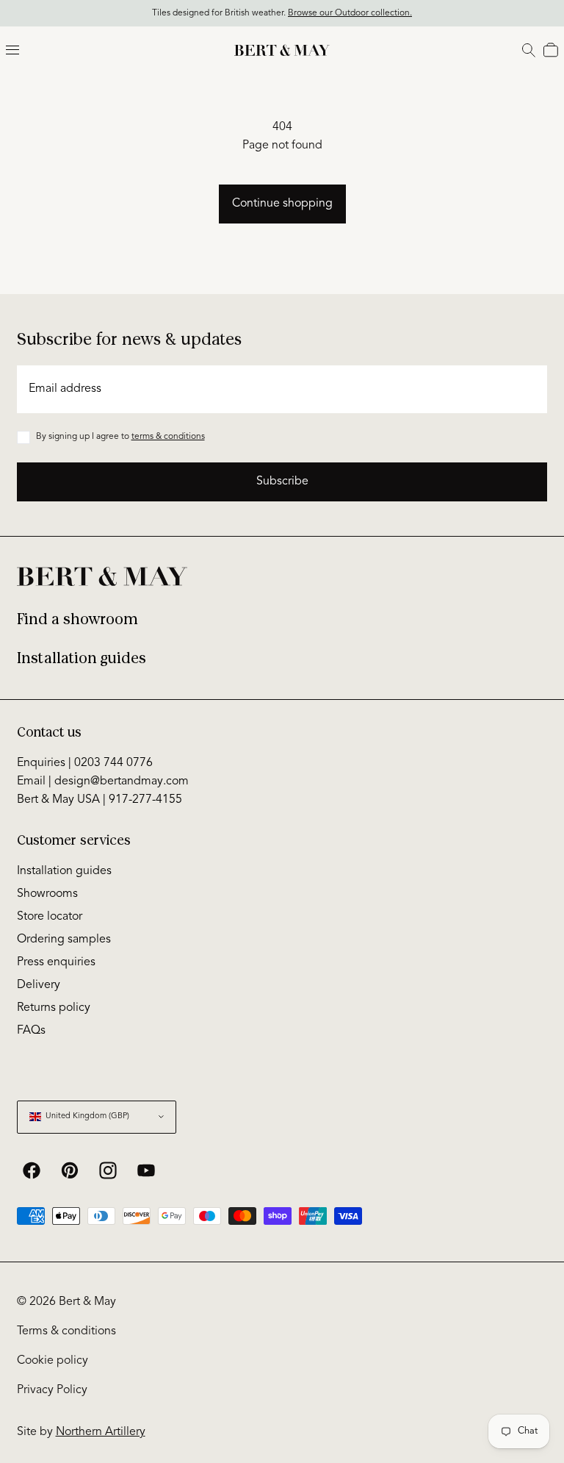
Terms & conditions (66, 1331)
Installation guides (81, 658)
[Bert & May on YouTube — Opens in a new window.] (146, 1170)
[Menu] (12, 50)
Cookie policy (52, 1361)
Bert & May (87, 1302)
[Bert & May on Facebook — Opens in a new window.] (31, 1170)
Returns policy (53, 1008)
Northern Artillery (100, 1432)
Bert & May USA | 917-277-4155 (99, 800)
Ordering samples (64, 939)
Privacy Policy (52, 1390)
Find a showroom (77, 619)
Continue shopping (282, 204)
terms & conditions (168, 436)
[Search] (528, 50)
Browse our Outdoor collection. (350, 13)
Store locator (49, 917)
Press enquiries (56, 962)
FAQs (31, 1031)
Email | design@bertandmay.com (103, 781)
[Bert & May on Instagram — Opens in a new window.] (108, 1170)
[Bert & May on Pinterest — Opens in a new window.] (69, 1170)
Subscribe (282, 481)
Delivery (38, 985)
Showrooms (47, 894)
